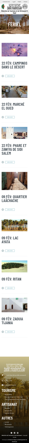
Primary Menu (26, 17)
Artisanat (7, 408)
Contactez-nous (6, 1)
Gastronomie (8, 410)
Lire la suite (10, 76)
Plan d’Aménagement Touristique (14, 397)
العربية (14, 1)
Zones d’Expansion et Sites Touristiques (15, 399)
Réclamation (8, 424)
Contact (7, 422)
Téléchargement (9, 427)
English (19, 1)
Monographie (8, 394)
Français (25, 1)
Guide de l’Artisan (9, 413)
